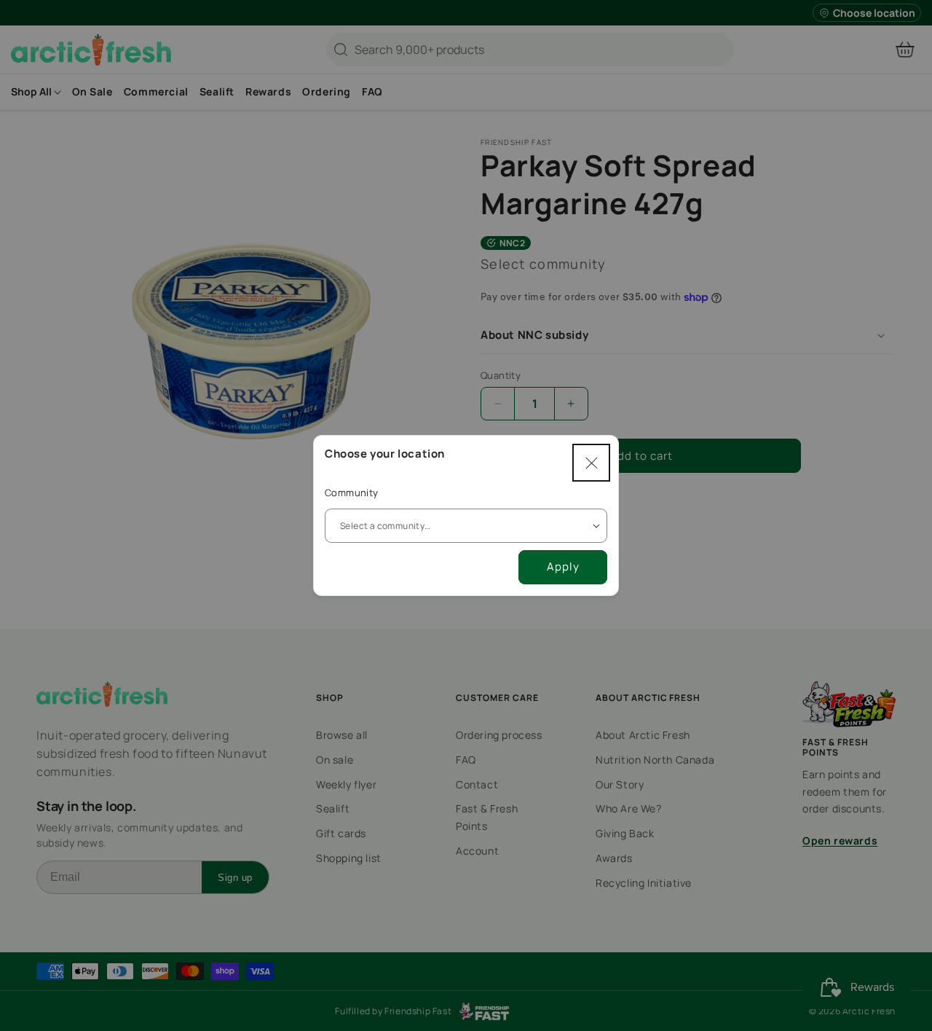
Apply (563, 566)
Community (352, 492)
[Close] (591, 463)
